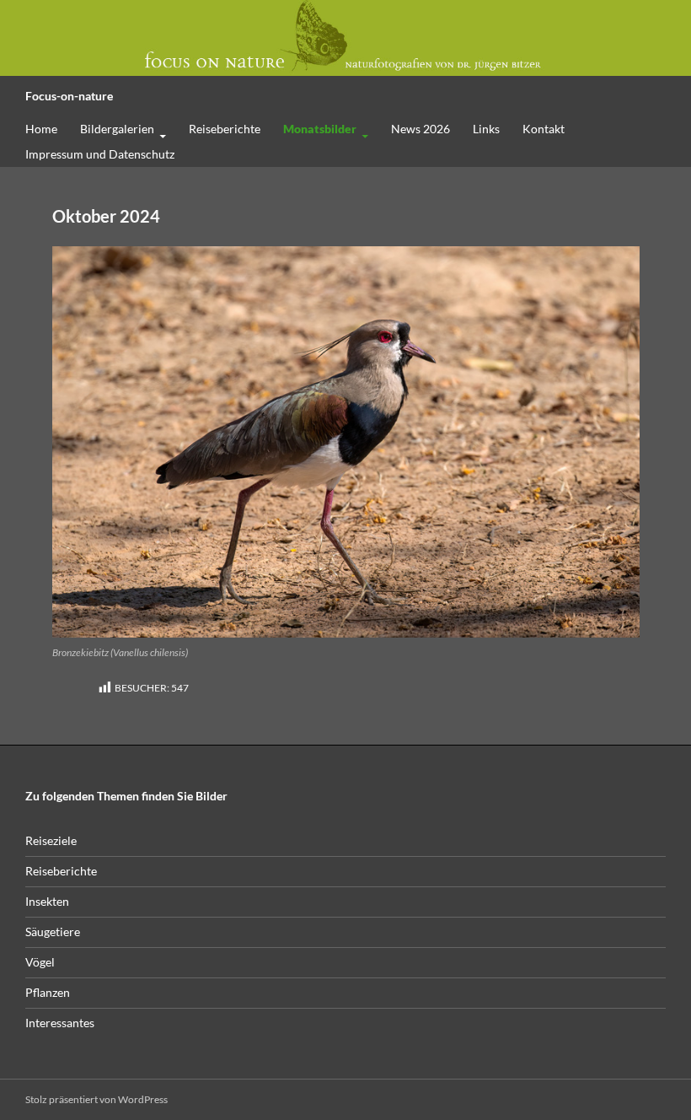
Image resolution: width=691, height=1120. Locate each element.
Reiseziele (51, 840)
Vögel (40, 962)
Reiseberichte (224, 128)
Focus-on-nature (69, 96)
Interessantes (59, 1022)
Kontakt (543, 128)
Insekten (47, 901)
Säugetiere (52, 931)
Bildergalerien (117, 128)
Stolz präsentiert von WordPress (96, 1099)
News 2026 (420, 128)
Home (41, 128)
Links (486, 128)
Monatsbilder (319, 128)
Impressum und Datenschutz (99, 154)
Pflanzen (47, 992)
